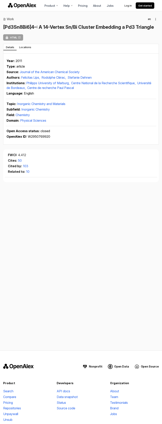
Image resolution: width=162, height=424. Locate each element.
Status (61, 403)
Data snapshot (67, 397)
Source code (66, 408)
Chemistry (23, 115)
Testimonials (119, 403)
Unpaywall (10, 414)
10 (27, 172)
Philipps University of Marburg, (48, 83)
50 (20, 160)
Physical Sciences (33, 120)
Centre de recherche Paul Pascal (50, 88)
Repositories (12, 408)
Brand (114, 408)
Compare (9, 397)
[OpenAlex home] (22, 5)
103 (25, 166)
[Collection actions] (156, 19)
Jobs (110, 5)
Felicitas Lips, (31, 77)
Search (8, 391)
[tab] (10, 47)
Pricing (83, 5)
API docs (63, 391)
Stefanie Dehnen (80, 77)
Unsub (7, 420)
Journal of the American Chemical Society (50, 72)
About (97, 5)
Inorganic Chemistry (35, 109)
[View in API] (149, 19)
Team (114, 397)
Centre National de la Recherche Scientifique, (103, 83)
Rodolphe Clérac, (54, 77)
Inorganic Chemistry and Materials (41, 104)
